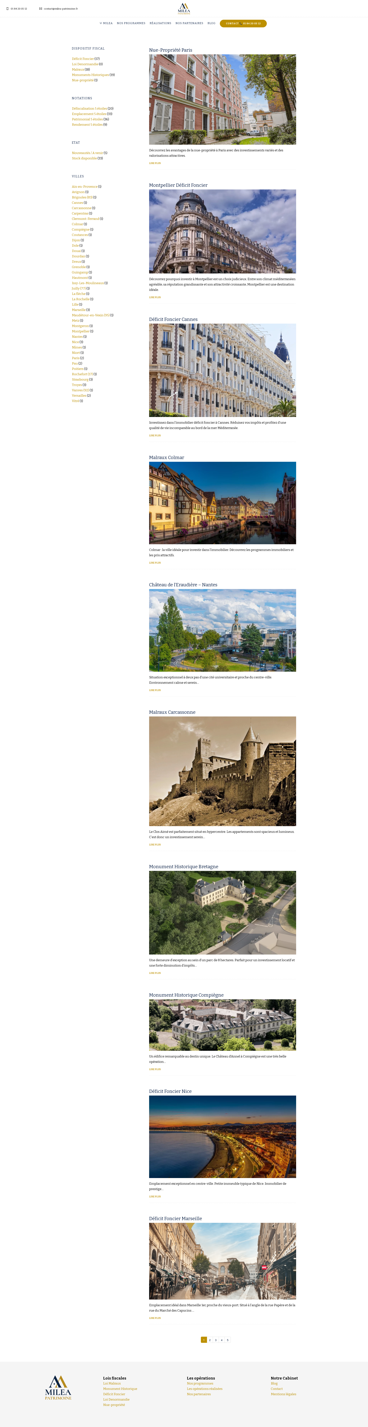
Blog (212, 23)
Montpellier (81, 331)
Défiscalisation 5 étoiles (89, 109)
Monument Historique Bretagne (183, 866)
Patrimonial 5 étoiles (87, 119)
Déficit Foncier (83, 59)
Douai (76, 251)
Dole (75, 246)
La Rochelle (81, 299)
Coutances (80, 235)
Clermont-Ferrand (85, 219)
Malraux (78, 70)
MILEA (107, 23)
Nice (75, 342)
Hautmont (80, 278)
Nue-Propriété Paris (170, 50)
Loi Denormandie (85, 64)
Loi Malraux (112, 1383)
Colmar (77, 224)
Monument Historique (120, 1389)
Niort (76, 353)
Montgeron (80, 326)
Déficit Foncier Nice (170, 1091)
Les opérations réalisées (205, 1389)
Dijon (76, 240)
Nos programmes (131, 23)
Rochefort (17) (82, 374)
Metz (75, 321)
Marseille (79, 310)
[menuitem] (107, 23)
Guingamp (80, 272)
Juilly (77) (79, 288)
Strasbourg (80, 380)
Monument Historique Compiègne (186, 995)
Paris (76, 358)
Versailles (79, 396)
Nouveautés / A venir (87, 153)
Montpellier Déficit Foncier (178, 185)
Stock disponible (84, 158)
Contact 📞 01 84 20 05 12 (243, 23)
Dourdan (78, 256)
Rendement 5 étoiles (87, 125)
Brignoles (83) (82, 197)
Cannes (77, 203)
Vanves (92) (80, 390)
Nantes (77, 337)
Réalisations (160, 23)
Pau (75, 363)
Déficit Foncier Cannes (173, 319)
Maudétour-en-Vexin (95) (91, 315)
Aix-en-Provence (85, 187)
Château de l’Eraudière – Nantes (183, 584)
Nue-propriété (83, 80)
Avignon (78, 192)
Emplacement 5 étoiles (89, 114)
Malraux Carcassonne (172, 712)
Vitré (75, 401)
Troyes (77, 385)
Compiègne (81, 230)
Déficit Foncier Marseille (175, 1218)
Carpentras (80, 213)
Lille (75, 305)
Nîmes (77, 347)
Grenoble (79, 267)
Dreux (76, 262)
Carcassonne (81, 208)
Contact (277, 1389)
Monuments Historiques (90, 75)
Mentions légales (283, 1394)
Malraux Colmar (166, 457)
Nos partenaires (189, 23)
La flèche (78, 294)
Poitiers (78, 369)
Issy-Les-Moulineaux (88, 283)
